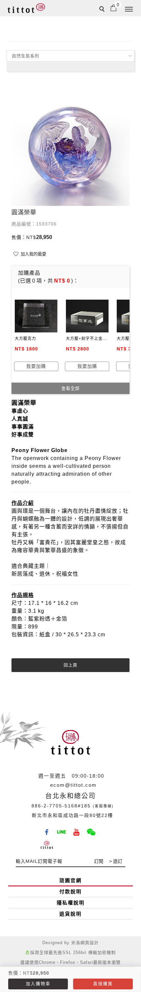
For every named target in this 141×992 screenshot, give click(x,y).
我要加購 (36, 366)
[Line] (62, 829)
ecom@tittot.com (73, 785)
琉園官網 (70, 880)
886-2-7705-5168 (54, 805)
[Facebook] (47, 829)
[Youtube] (77, 829)
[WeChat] (92, 829)
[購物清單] (113, 7)
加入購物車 (38, 983)
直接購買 (103, 983)
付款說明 (70, 891)
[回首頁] (26, 8)
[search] (103, 10)
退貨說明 (70, 914)
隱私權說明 (71, 902)
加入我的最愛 (32, 253)
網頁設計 (89, 942)
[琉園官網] (47, 842)
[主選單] (129, 9)
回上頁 (70, 665)
